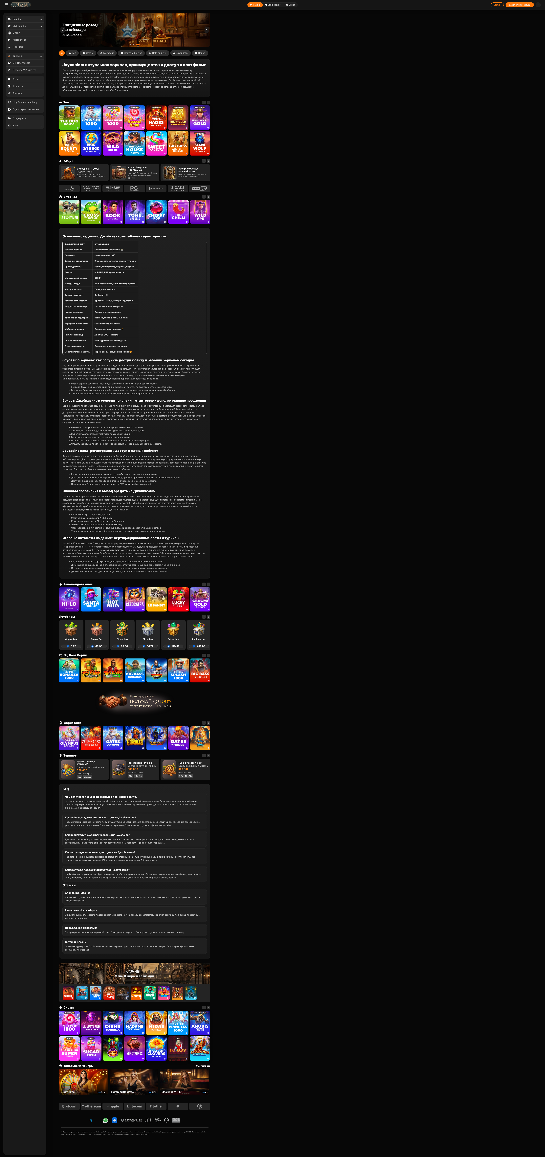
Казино (256, 5)
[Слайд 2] (134, 44)
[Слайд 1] (130, 44)
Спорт (292, 5)
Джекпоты (182, 53)
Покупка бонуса (133, 53)
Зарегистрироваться (519, 5)
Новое (201, 53)
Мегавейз (108, 53)
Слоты (89, 53)
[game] (113, 143)
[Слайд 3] (139, 44)
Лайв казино (274, 5)
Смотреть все (203, 1066)
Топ (74, 53)
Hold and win (159, 53)
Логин (497, 5)
